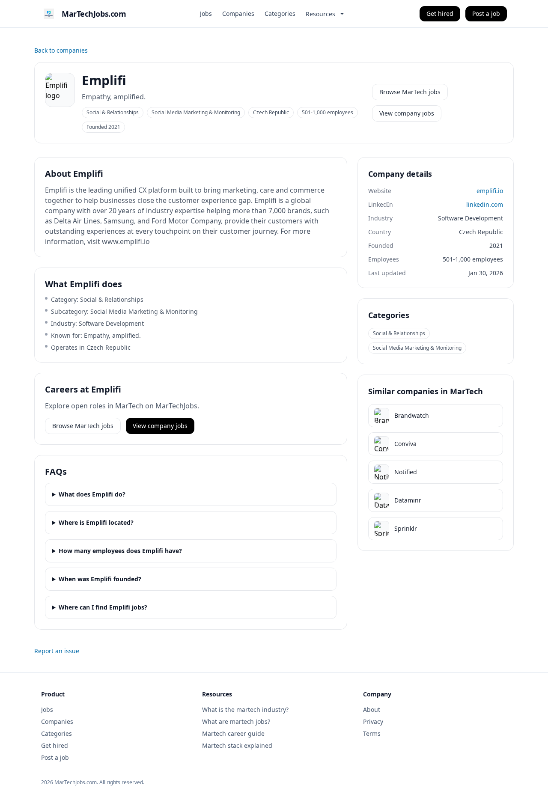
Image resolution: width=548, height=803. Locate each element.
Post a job (486, 13)
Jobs (206, 13)
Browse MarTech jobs (410, 92)
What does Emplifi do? (92, 494)
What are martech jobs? (236, 721)
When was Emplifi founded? (100, 579)
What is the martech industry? (245, 709)
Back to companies (61, 50)
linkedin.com (484, 204)
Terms (372, 733)
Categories (280, 13)
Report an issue (56, 651)
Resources (320, 14)
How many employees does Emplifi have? (120, 551)
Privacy (373, 721)
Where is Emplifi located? (96, 522)
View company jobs (406, 113)
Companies (238, 13)
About (371, 709)
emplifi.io (490, 191)
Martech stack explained (237, 745)
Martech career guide (233, 733)
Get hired (439, 13)
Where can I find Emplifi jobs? (103, 607)
